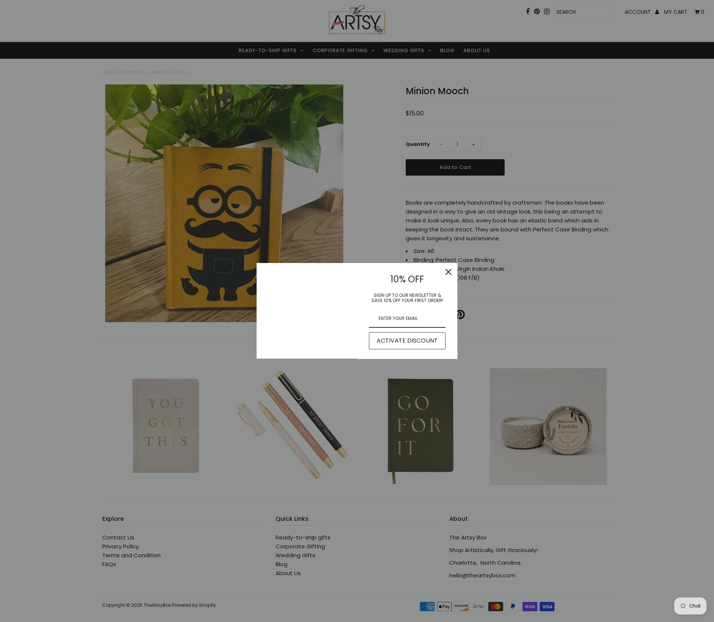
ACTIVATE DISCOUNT (407, 340)
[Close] (448, 272)
